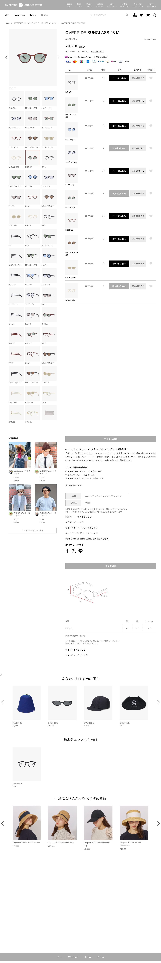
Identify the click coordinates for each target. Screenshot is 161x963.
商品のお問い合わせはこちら (78, 517)
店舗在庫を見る (138, 78)
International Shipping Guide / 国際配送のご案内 (87, 539)
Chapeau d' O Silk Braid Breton (61, 843)
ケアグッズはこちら (74, 522)
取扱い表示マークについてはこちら (81, 528)
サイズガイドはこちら (75, 650)
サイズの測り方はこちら (76, 655)
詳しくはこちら (97, 51)
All (7, 15)
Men (33, 15)
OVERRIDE (17, 723)
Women (19, 15)
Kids (44, 15)
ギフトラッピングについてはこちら (81, 533)
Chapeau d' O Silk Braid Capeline (26, 842)
